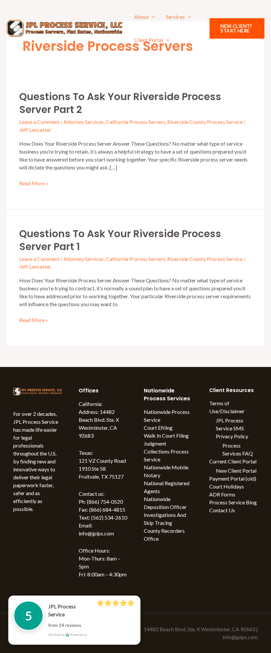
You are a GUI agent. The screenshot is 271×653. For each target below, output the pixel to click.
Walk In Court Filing (166, 435)
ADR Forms (222, 494)
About (141, 17)
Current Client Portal (232, 461)
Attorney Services (83, 122)
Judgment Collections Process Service (166, 451)
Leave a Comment (39, 122)
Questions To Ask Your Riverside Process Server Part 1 (120, 240)
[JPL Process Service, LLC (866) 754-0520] (64, 27)
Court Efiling (158, 427)
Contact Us (222, 510)
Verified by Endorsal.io (67, 634)
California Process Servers (135, 122)
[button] (152, 17)
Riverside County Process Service (205, 122)
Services (175, 17)
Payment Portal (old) (232, 478)
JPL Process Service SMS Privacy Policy (232, 428)
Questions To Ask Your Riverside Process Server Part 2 (120, 103)
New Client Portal (236, 470)
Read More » (33, 182)
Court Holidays (226, 486)
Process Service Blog (233, 502)
